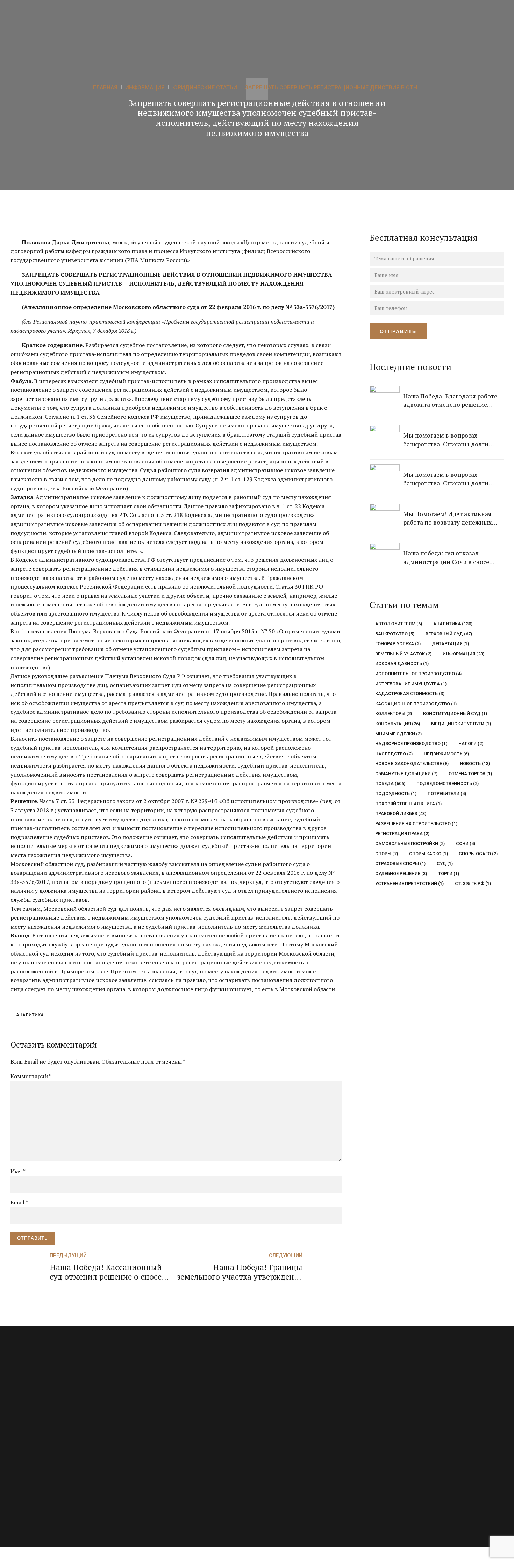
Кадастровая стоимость (409, 693)
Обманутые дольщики (406, 773)
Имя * (18, 1171)
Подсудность (395, 793)
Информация (463, 653)
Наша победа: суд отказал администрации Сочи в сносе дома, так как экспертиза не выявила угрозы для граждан (446, 557)
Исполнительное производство (418, 673)
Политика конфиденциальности (303, 1474)
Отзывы (273, 1415)
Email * (19, 1202)
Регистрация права (402, 833)
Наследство (394, 753)
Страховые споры (400, 863)
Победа (390, 783)
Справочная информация (294, 1459)
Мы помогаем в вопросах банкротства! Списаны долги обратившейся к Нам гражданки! (451, 439)
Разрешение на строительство (416, 823)
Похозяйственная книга (408, 803)
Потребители (447, 793)
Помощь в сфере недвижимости (174, 1430)
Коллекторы (393, 713)
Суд (444, 863)
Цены (270, 1430)
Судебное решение (401, 873)
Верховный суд (449, 633)
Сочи (465, 843)
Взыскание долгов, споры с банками (179, 1400)
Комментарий (30, 1076)
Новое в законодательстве (412, 763)
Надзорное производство (411, 743)
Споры (386, 853)
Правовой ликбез (400, 813)
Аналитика (30, 1014)
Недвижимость (446, 753)
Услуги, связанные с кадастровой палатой (185, 1474)
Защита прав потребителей (168, 1415)
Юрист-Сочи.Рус (428, 1437)
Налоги (470, 743)
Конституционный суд (455, 713)
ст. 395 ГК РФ (473, 883)
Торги (448, 873)
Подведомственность (447, 783)
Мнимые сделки (398, 733)
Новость (475, 763)
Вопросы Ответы (284, 1400)
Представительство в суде (167, 1445)
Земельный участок (403, 653)
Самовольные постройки (410, 843)
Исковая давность (402, 663)
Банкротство (394, 633)
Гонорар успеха (398, 643)
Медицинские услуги (461, 723)
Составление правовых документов (178, 1459)
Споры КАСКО (428, 853)
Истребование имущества (411, 683)
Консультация (397, 723)
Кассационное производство (416, 703)
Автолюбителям (398, 623)
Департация (450, 643)
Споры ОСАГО (478, 853)
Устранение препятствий (409, 883)
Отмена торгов (470, 773)
